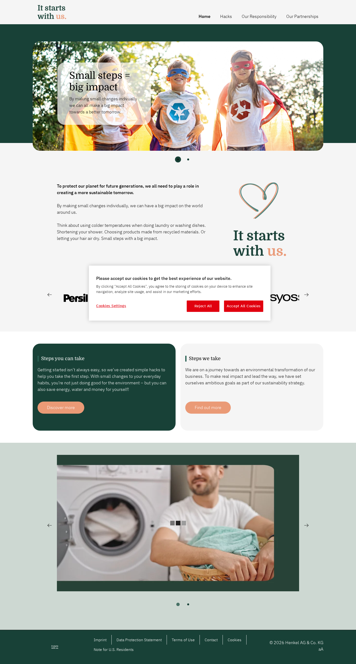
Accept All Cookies (244, 306)
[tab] (188, 159)
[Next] (306, 295)
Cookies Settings (111, 305)
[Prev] (49, 295)
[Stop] (178, 159)
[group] (178, 98)
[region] (180, 293)
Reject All (203, 306)
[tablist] (178, 604)
